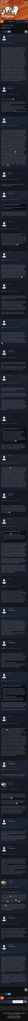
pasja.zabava (11, 86)
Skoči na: (10, 1001)
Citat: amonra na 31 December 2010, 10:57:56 (11, 428)
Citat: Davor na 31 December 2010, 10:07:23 (10, 204)
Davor (9, 172)
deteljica (10, 641)
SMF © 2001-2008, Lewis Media (19, 1013)
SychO (18, 1014)
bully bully (5, 27)
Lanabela (10, 608)
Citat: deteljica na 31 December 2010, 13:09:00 (11, 685)
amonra (10, 117)
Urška (9, 283)
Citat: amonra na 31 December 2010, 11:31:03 (11, 531)
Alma (9, 673)
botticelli (10, 782)
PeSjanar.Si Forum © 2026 (14, 1017)
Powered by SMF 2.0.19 (7, 1013)
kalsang (10, 375)
